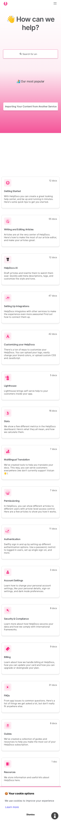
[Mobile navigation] (55, 3)
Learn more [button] (12, 807)
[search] (29, 54)
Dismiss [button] (31, 814)
